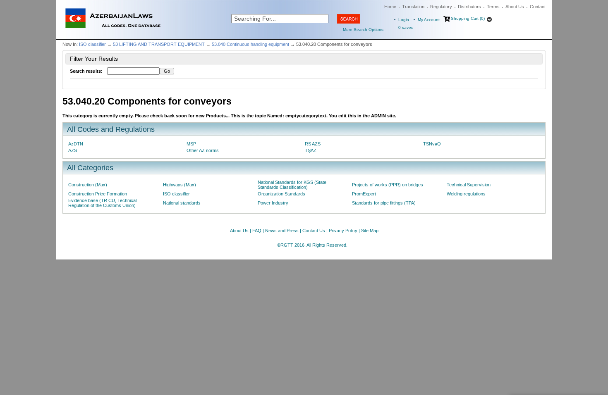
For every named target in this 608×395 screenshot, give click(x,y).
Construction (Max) (87, 184)
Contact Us (313, 230)
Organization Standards (281, 193)
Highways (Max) (179, 184)
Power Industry (273, 202)
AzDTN (75, 143)
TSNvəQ (432, 143)
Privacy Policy (343, 230)
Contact (538, 6)
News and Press (282, 230)
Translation (413, 6)
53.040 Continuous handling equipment (250, 44)
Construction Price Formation (97, 193)
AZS (72, 150)
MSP (191, 143)
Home (390, 6)
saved (406, 27)
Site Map (369, 230)
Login (403, 19)
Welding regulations (466, 193)
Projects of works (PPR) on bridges (387, 184)
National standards (182, 202)
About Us (514, 6)
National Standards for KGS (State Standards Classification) (292, 185)
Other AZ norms (203, 150)
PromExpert (364, 193)
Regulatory (441, 6)
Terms (493, 6)
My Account (429, 19)
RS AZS (313, 143)
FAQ (256, 230)
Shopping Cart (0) (468, 18)
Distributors (469, 6)
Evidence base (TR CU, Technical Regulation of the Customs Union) (102, 203)
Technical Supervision (469, 184)
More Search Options (363, 29)
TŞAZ (310, 150)
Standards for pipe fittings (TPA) (384, 202)
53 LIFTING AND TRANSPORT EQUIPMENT (159, 44)
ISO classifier (92, 44)
